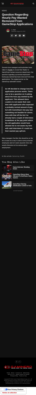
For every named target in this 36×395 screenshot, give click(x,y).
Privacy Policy (14, 376)
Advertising (26, 373)
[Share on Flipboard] (20, 35)
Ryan (14, 29)
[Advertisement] (18, 273)
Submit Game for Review (22, 374)
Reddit (10, 70)
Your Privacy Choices (15, 389)
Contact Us (18, 373)
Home (8, 373)
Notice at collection (9, 393)
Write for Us (11, 374)
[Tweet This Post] (16, 35)
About (12, 373)
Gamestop (15, 156)
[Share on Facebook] (12, 35)
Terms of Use (23, 376)
